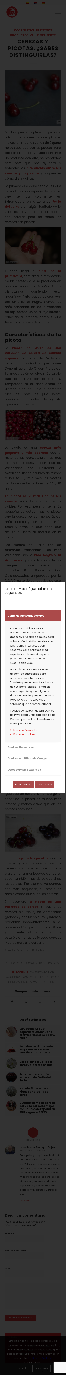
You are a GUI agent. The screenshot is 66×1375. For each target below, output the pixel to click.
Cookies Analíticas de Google (27, 758)
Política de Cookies (22, 734)
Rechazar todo (23, 784)
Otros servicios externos (24, 769)
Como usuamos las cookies (26, 615)
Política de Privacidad (24, 730)
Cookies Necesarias (21, 747)
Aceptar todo (45, 784)
